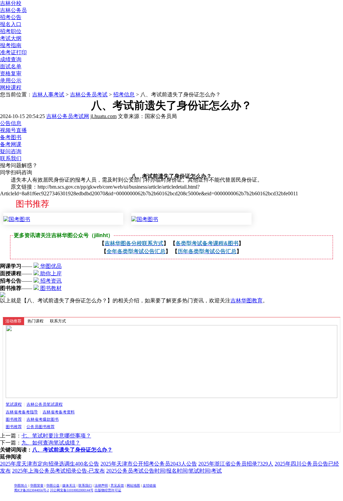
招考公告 (10, 17)
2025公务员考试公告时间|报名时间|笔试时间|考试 (164, 471)
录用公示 (10, 80)
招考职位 (10, 31)
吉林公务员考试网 (67, 116)
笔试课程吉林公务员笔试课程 (34, 404)
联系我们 (10, 158)
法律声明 (101, 485)
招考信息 (124, 94)
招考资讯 (50, 281)
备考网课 (10, 144)
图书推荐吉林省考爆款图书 (32, 419)
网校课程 (10, 87)
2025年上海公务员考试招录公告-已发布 (58, 471)
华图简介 (20, 485)
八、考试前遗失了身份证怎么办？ (72, 450)
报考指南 (10, 45)
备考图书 (10, 137)
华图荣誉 (37, 485)
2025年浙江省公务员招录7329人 (235, 464)
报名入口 (10, 24)
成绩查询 (10, 59)
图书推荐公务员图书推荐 (30, 427)
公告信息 (10, 123)
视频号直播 (13, 130)
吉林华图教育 (246, 300)
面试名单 (10, 66)
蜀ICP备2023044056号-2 (31, 490)
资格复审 (10, 73)
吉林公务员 (13, 10)
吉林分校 (10, 3)
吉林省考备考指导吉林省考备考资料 (40, 412)
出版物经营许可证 (107, 490)
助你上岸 (50, 273)
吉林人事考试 (48, 94)
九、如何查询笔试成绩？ (50, 442)
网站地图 (133, 485)
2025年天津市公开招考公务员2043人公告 (148, 464)
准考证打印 (13, 52)
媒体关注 (69, 485)
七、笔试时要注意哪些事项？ (56, 435)
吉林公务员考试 (89, 94)
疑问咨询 (10, 151)
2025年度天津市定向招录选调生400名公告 (49, 464)
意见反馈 (117, 485)
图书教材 (50, 288)
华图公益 (53, 485)
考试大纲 (10, 38)
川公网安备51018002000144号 (71, 490)
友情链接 (149, 485)
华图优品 (50, 266)
